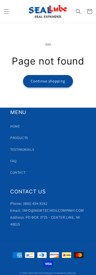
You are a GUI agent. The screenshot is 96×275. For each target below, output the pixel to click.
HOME (15, 126)
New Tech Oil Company (41, 272)
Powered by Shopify (65, 272)
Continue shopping (48, 81)
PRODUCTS (19, 137)
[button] (6, 11)
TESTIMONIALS (22, 149)
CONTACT (17, 172)
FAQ (13, 161)
